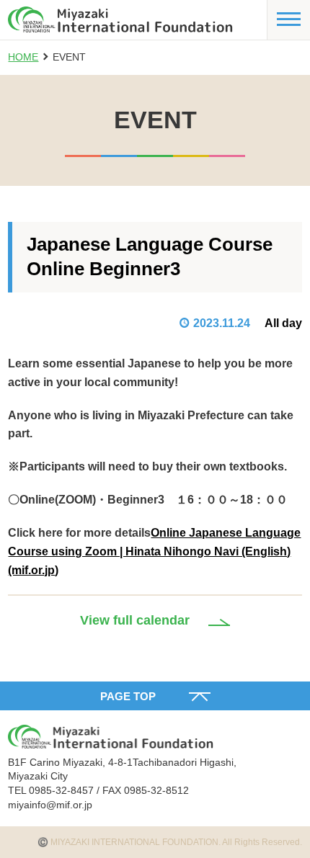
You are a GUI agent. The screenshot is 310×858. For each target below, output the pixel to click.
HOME (23, 57)
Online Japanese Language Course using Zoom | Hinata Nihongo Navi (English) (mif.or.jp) (154, 551)
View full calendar (135, 620)
